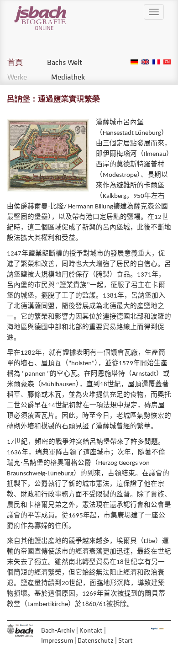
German (134, 61)
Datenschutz (96, 640)
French (156, 61)
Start (125, 640)
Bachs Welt (64, 62)
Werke (17, 77)
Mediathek (68, 77)
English (145, 61)
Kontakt (91, 630)
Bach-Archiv (58, 630)
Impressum (57, 640)
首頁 (15, 62)
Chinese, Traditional (167, 61)
